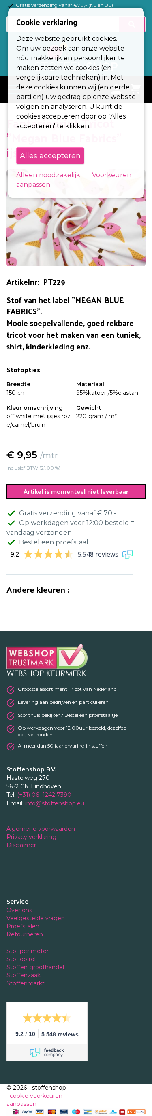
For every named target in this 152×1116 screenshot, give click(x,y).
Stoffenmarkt (25, 983)
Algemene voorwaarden (41, 828)
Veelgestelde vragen (35, 918)
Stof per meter (28, 951)
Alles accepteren (50, 155)
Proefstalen (22, 926)
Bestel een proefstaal (53, 542)
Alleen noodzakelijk (48, 175)
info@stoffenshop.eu (54, 803)
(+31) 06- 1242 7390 (44, 794)
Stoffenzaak (24, 975)
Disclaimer (22, 845)
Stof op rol (21, 959)
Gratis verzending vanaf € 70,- (67, 513)
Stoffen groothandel (36, 967)
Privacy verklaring (32, 837)
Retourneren (24, 934)
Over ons (19, 910)
